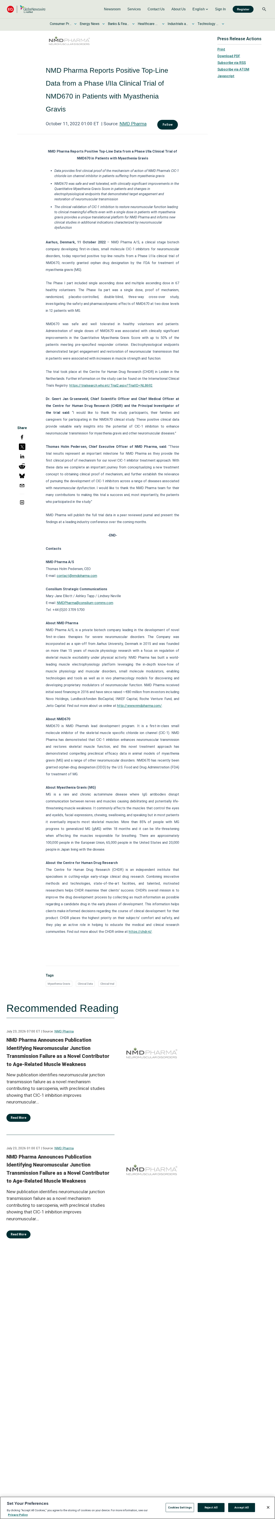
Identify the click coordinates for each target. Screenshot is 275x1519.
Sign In (220, 9)
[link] (112, 9)
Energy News (89, 24)
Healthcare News (148, 24)
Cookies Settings (180, 1507)
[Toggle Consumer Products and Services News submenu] (75, 24)
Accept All (241, 1507)
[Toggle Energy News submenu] (103, 24)
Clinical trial (107, 983)
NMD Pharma (133, 123)
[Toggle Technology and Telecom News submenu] (223, 24)
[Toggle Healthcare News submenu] (163, 24)
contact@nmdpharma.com (77, 576)
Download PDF (228, 56)
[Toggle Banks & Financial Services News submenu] (133, 24)
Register (243, 9)
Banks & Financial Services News (118, 24)
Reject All (211, 1507)
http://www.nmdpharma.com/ (139, 706)
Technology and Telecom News (208, 24)
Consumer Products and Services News (60, 24)
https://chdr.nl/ (140, 932)
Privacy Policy (18, 1514)
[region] (137, 1508)
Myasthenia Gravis (59, 983)
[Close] (268, 1507)
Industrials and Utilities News (178, 24)
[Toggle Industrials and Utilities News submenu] (193, 24)
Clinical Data (85, 983)
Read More (18, 1117)
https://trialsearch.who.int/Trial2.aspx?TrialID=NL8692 (111, 385)
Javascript (225, 76)
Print (221, 49)
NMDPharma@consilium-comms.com (85, 603)
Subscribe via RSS (231, 63)
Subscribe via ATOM (233, 69)
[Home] (26, 9)
